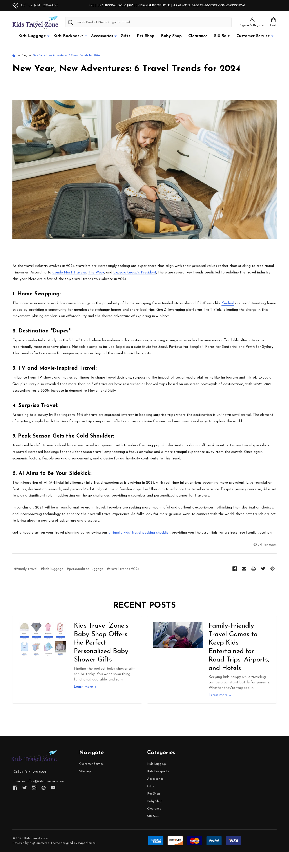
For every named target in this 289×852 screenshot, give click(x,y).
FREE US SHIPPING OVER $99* (111, 5)
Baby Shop (171, 36)
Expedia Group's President (134, 272)
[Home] (14, 55)
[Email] (244, 569)
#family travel (25, 569)
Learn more (84, 687)
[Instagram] (34, 788)
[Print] (253, 569)
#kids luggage (52, 569)
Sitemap (85, 771)
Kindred (227, 303)
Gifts (125, 36)
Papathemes (87, 843)
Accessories (102, 36)
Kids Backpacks (68, 36)
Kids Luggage (32, 36)
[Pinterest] (272, 569)
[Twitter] (263, 569)
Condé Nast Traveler (69, 272)
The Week (96, 272)
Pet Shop (145, 36)
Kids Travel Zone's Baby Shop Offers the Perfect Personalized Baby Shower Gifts (101, 642)
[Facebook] (235, 569)
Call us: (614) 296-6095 (39, 5)
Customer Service (253, 36)
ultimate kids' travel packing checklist (139, 532)
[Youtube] (53, 788)
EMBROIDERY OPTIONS (152, 5)
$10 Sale (222, 36)
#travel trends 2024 (123, 569)
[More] (48, 36)
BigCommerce (39, 843)
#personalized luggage (85, 569)
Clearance (197, 36)
